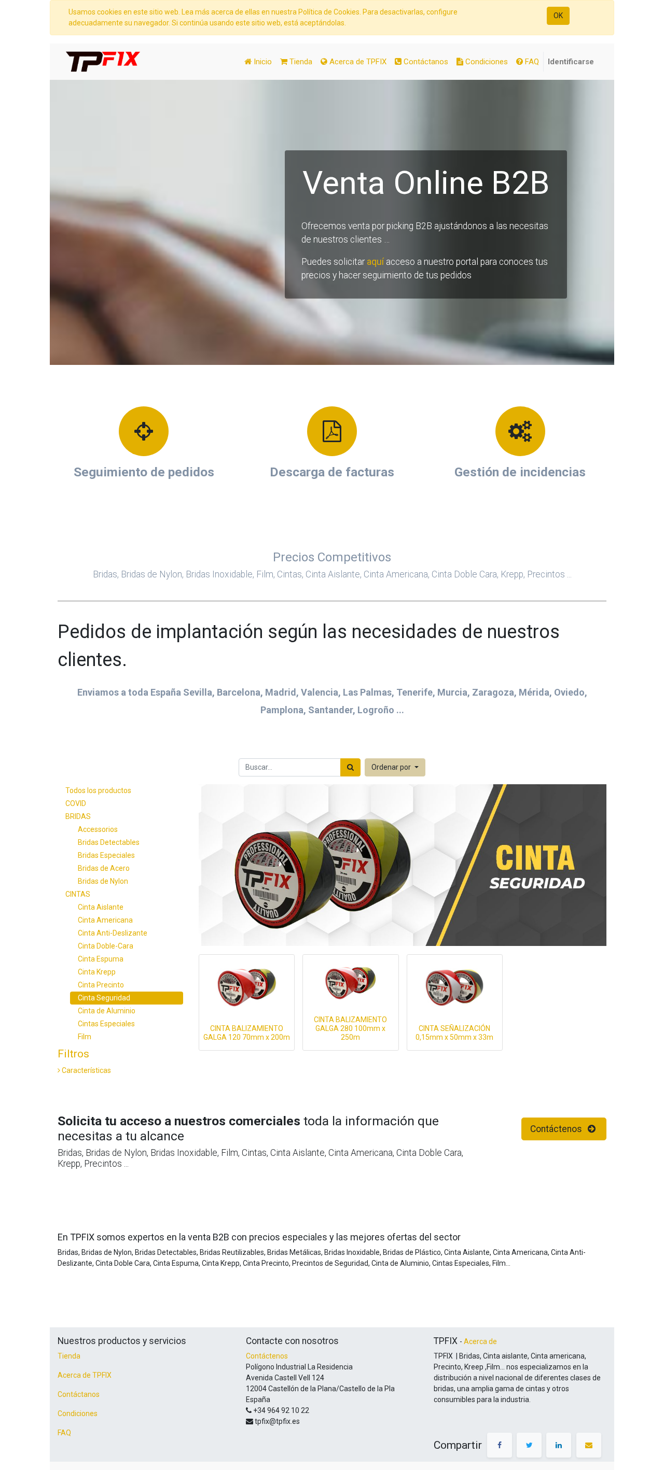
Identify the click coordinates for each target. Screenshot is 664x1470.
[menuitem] (258, 62)
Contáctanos (79, 1394)
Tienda (69, 1356)
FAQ (64, 1433)
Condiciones (78, 1413)
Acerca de (480, 1341)
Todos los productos (98, 790)
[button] (395, 767)
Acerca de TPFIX (85, 1375)
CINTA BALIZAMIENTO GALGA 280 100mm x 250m (350, 1028)
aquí (375, 262)
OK (558, 15)
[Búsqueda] (350, 767)
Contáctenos (557, 1129)
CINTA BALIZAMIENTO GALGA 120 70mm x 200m (246, 1032)
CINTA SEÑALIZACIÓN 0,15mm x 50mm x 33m (454, 1032)
